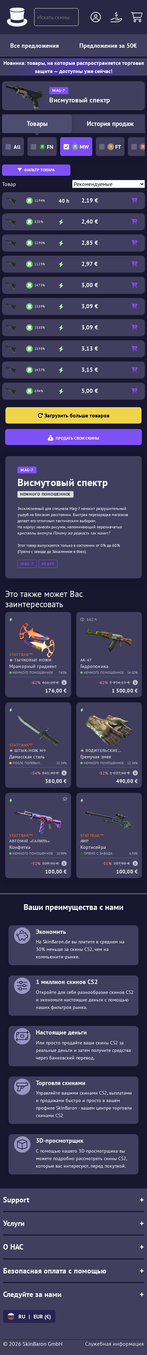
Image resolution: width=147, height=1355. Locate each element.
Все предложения (34, 45)
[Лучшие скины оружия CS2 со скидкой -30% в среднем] (17, 17)
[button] (95, 17)
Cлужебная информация (114, 1343)
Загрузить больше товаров (76, 415)
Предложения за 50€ (108, 45)
